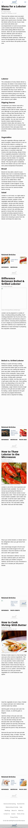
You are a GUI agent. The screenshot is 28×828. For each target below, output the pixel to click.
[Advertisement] (14, 63)
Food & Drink (20, 804)
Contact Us (7, 814)
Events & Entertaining (10, 804)
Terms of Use (20, 814)
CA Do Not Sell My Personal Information (14, 820)
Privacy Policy (14, 817)
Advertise (20, 810)
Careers (13, 814)
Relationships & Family (12, 807)
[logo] (14, 2)
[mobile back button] (2, 2)
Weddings (7, 810)
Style (21, 807)
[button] (2, 2)
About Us (14, 810)
